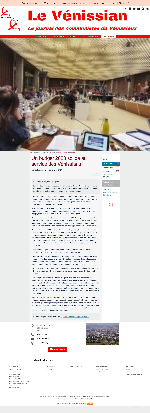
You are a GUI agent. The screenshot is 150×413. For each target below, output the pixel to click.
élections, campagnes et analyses (134, 374)
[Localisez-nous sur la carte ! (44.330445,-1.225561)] (111, 204)
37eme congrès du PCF (15, 378)
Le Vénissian (129, 371)
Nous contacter (59, 349)
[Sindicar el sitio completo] (90, 403)
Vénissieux (36, 152)
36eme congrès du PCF (15, 376)
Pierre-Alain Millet (95, 175)
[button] (126, 9)
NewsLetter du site (110, 192)
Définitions (107, 195)
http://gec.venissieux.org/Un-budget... (75, 317)
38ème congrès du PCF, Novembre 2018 (19, 381)
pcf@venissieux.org (43, 338)
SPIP (91, 398)
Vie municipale (44, 152)
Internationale (101, 366)
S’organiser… (14, 366)
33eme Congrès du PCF (15, 369)
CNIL (71, 396)
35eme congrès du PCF (15, 374)
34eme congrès (12, 371)
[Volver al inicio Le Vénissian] (5, 12)
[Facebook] (130, 9)
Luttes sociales (49, 369)
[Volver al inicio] (31, 152)
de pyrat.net (71, 398)
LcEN (75, 396)
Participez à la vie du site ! (139, 407)
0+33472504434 (41, 334)
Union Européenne (100, 371)
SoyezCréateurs (82, 398)
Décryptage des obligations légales (100, 396)
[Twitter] (134, 9)
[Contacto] (138, 9)
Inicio (105, 160)
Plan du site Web (43, 360)
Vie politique (50, 366)
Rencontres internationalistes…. (103, 369)
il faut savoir (86, 396)
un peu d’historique (43, 343)
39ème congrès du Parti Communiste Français (18, 384)
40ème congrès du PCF (15, 387)
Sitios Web (107, 190)
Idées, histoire (76, 366)
